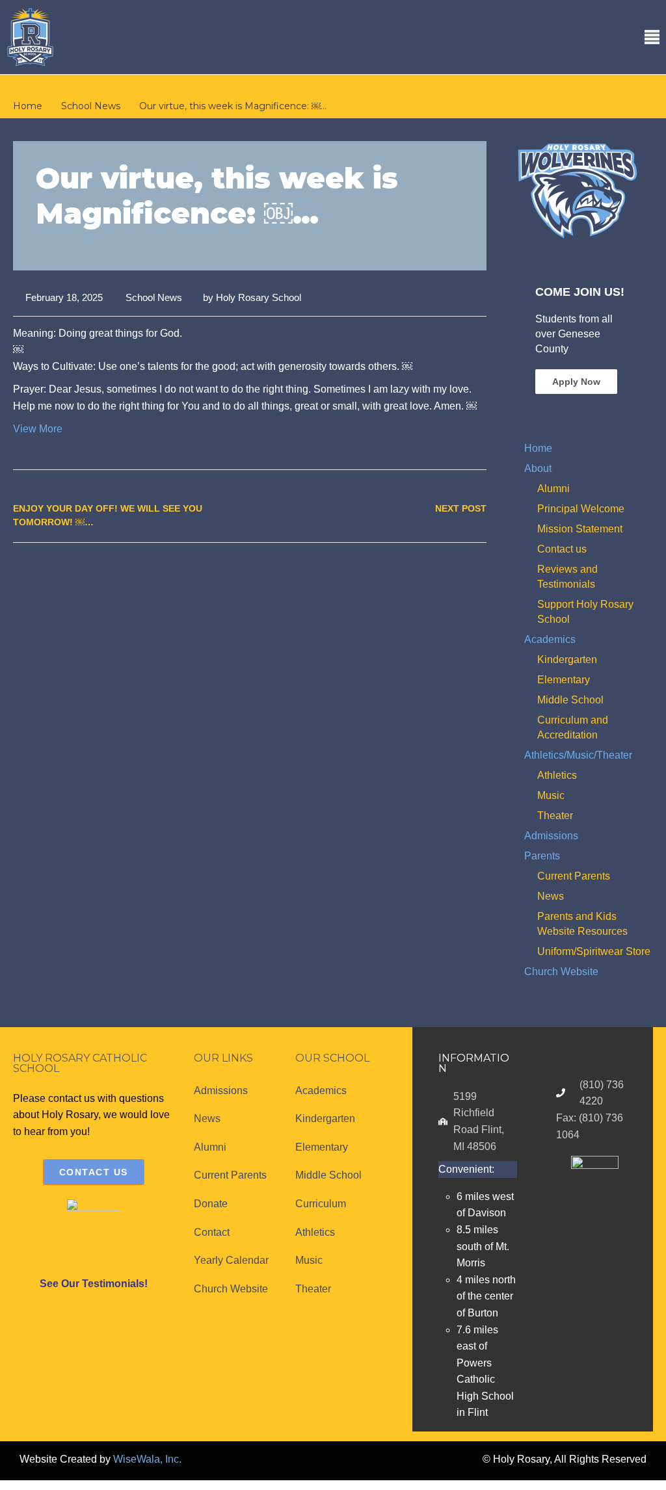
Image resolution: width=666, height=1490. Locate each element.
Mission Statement (579, 528)
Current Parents (573, 876)
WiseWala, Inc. (147, 1459)
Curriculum (320, 1203)
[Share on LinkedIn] (478, 571)
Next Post (460, 508)
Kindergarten (567, 659)
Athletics (557, 775)
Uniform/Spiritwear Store (593, 951)
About (538, 468)
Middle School (570, 699)
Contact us (562, 549)
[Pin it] (464, 571)
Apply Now (576, 381)
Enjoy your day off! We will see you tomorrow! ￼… (107, 515)
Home (538, 448)
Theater (555, 815)
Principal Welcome (580, 508)
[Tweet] (449, 571)
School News (154, 297)
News (550, 896)
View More (37, 428)
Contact (212, 1232)
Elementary (563, 679)
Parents (542, 855)
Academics (550, 639)
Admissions (551, 835)
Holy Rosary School (258, 297)
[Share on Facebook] (435, 571)
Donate (211, 1203)
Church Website (561, 971)
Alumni (553, 488)
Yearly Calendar (231, 1260)
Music (551, 795)
